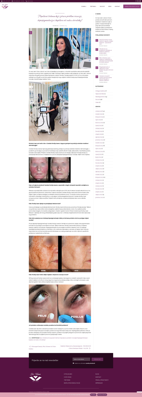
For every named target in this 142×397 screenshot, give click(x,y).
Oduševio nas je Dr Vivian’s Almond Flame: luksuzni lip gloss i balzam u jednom (105, 78)
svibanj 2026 (98, 111)
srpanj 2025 (98, 125)
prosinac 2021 (99, 197)
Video (97, 102)
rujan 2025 (98, 119)
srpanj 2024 (98, 154)
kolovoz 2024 (99, 151)
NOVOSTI (102, 6)
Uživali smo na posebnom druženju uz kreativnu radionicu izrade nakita (105, 51)
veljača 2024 (98, 168)
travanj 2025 (98, 131)
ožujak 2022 (98, 191)
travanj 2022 (98, 189)
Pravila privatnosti (102, 394)
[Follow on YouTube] (140, 1)
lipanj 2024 (98, 157)
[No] (140, 395)
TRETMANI (92, 6)
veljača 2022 (98, 194)
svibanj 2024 (98, 160)
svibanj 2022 (98, 186)
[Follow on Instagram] (137, 1)
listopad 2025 (99, 117)
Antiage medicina (100, 91)
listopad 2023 (99, 177)
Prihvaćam (93, 394)
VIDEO (109, 6)
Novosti (97, 99)
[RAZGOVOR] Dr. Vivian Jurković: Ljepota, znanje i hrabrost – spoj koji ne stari (106, 42)
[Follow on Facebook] (135, 1)
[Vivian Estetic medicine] (14, 6)
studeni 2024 (99, 142)
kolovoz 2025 (99, 122)
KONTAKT (117, 6)
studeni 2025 (99, 114)
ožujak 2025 (98, 134)
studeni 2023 (99, 174)
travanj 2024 (98, 163)
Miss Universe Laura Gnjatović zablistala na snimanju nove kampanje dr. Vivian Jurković (106, 60)
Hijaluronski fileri (99, 94)
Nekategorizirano (59, 13)
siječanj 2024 (99, 171)
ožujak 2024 (98, 166)
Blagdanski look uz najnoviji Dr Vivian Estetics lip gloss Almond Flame (106, 69)
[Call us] (138, 1)
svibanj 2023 (98, 180)
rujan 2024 (98, 148)
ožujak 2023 (98, 183)
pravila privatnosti (90, 363)
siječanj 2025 (98, 137)
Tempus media (46, 391)
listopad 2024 (99, 145)
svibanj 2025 (98, 128)
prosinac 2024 (99, 140)
